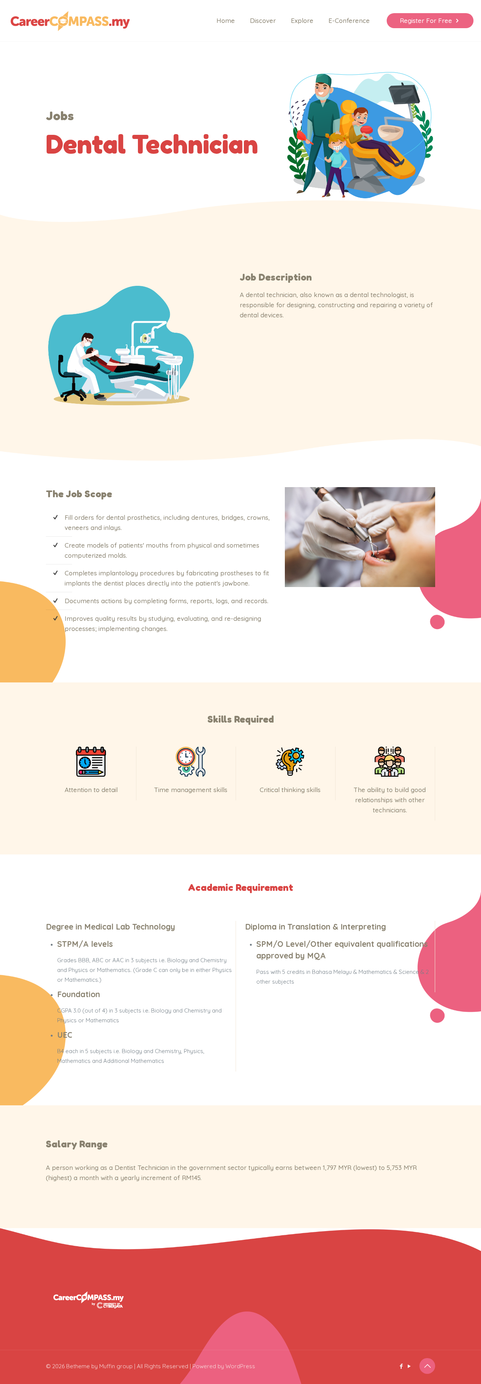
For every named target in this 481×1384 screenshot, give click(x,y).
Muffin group (116, 1366)
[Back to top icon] (427, 1366)
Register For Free (426, 20)
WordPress (240, 1366)
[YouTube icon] (409, 1366)
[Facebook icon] (401, 1366)
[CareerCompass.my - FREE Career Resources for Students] (70, 20)
